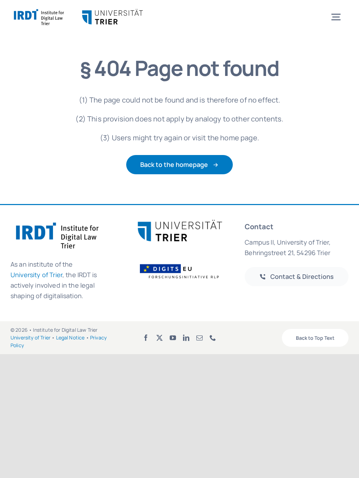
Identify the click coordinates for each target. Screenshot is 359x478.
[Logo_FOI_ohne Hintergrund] (184, 263)
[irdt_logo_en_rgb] (39, 10)
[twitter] (159, 338)
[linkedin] (186, 338)
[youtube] (173, 338)
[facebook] (146, 338)
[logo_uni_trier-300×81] (179, 222)
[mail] (199, 338)
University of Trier (36, 274)
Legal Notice (70, 337)
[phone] (213, 338)
